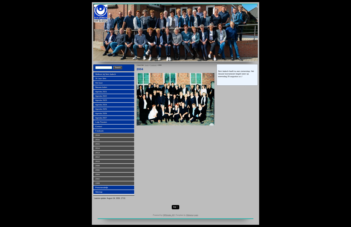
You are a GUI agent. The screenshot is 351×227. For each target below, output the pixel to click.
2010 (97, 161)
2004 (97, 174)
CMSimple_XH (168, 215)
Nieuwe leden (101, 87)
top (174, 207)
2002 (97, 179)
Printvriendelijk (101, 187)
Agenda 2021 (101, 92)
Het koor (99, 83)
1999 (97, 183)
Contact (98, 126)
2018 (97, 135)
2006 (97, 170)
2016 (97, 140)
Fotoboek (99, 131)
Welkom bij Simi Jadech (105, 74)
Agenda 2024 (101, 105)
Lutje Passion (101, 122)
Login (196, 215)
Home (147, 65)
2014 (97, 148)
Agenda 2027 (101, 118)
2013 (97, 153)
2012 (97, 157)
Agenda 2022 (101, 96)
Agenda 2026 (101, 113)
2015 (97, 144)
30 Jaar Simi (100, 78)
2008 (97, 166)
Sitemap (98, 192)
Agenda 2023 (101, 100)
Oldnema (189, 215)
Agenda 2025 (101, 109)
